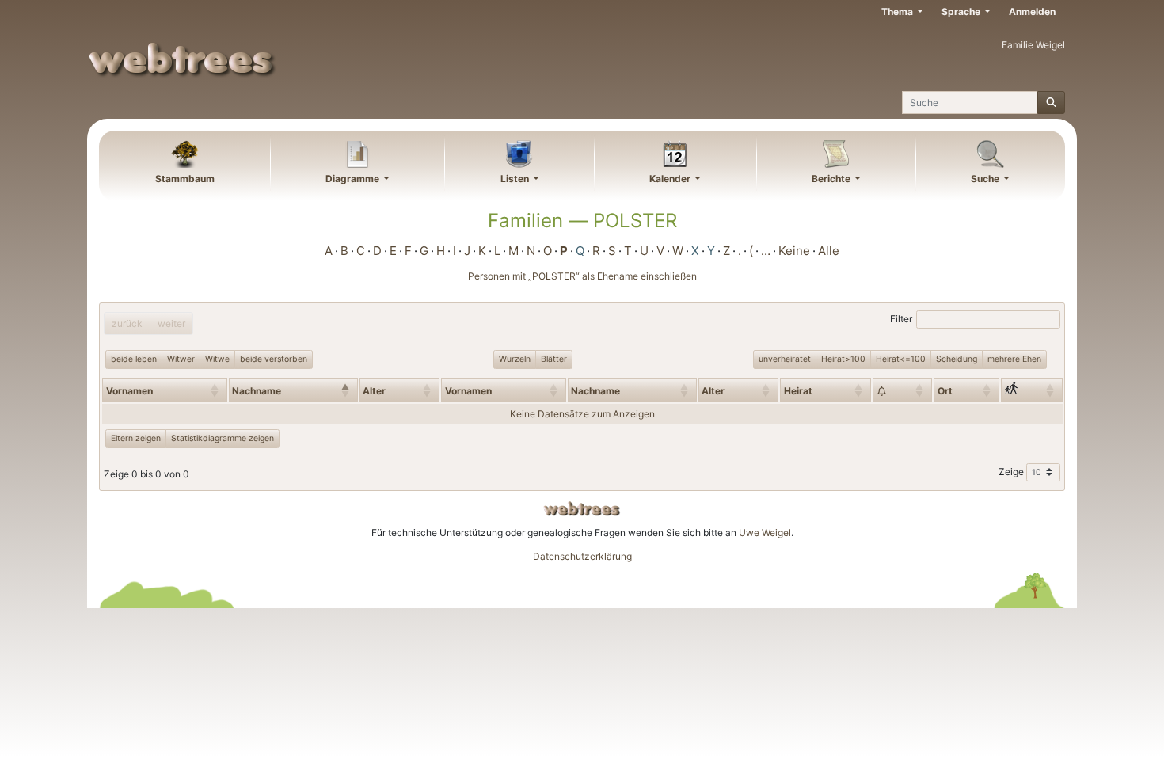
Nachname (256, 391)
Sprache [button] (962, 11)
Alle (828, 250)
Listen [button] (515, 178)
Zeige (1012, 471)
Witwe (217, 359)
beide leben (134, 359)
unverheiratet (785, 359)
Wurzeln (515, 359)
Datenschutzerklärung (582, 556)
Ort (945, 391)
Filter (901, 319)
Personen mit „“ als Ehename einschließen (582, 276)
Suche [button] (986, 178)
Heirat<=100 (901, 359)
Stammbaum (185, 178)
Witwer (181, 359)
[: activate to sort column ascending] (903, 389)
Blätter (554, 359)
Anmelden (1032, 11)
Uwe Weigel (765, 532)
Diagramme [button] (353, 178)
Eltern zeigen (136, 438)
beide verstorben (273, 359)
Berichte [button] (832, 178)
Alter (374, 391)
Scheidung (956, 359)
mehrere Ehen (1014, 359)
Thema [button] (898, 11)
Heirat (798, 391)
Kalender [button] (671, 178)
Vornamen (129, 391)
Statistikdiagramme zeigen (222, 438)
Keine (794, 250)
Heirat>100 (843, 359)
